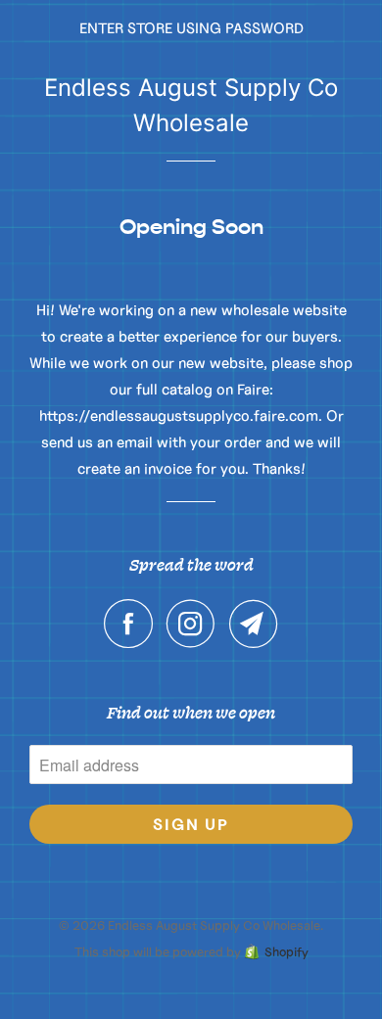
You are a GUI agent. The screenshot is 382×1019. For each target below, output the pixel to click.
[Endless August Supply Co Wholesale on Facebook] (133, 623)
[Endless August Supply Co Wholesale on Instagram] (196, 623)
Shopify (286, 952)
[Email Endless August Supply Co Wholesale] (253, 623)
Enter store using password (191, 28)
